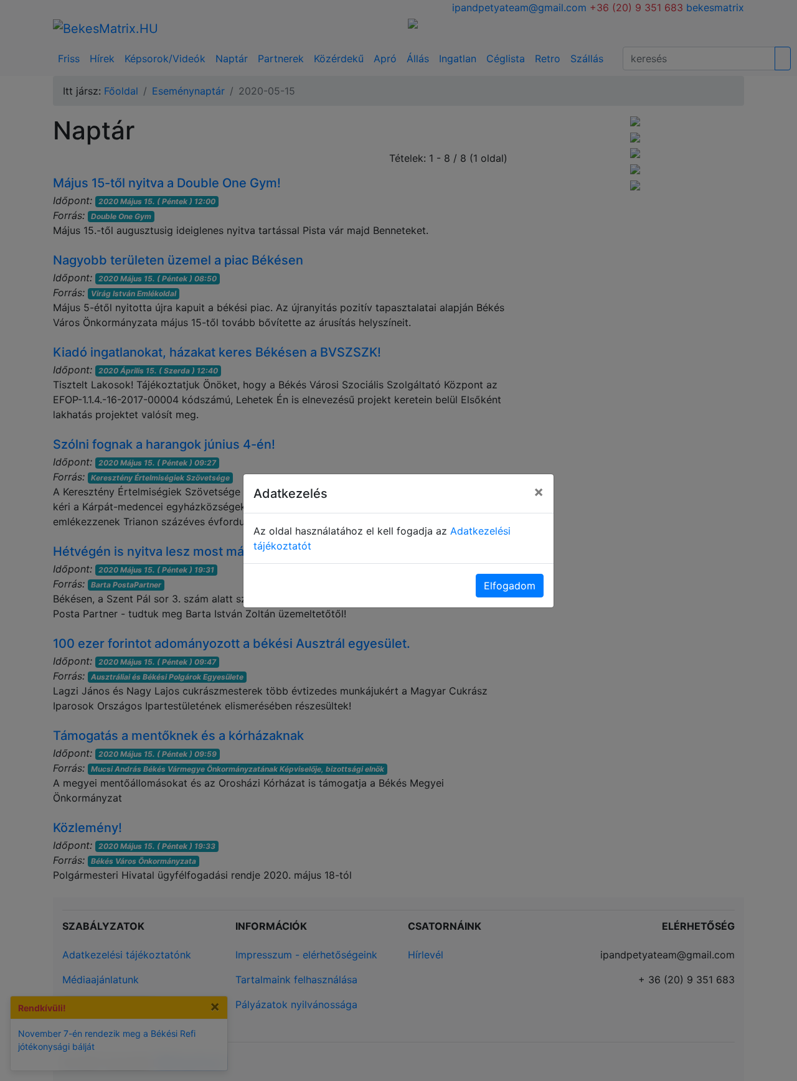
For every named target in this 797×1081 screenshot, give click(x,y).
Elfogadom (509, 585)
